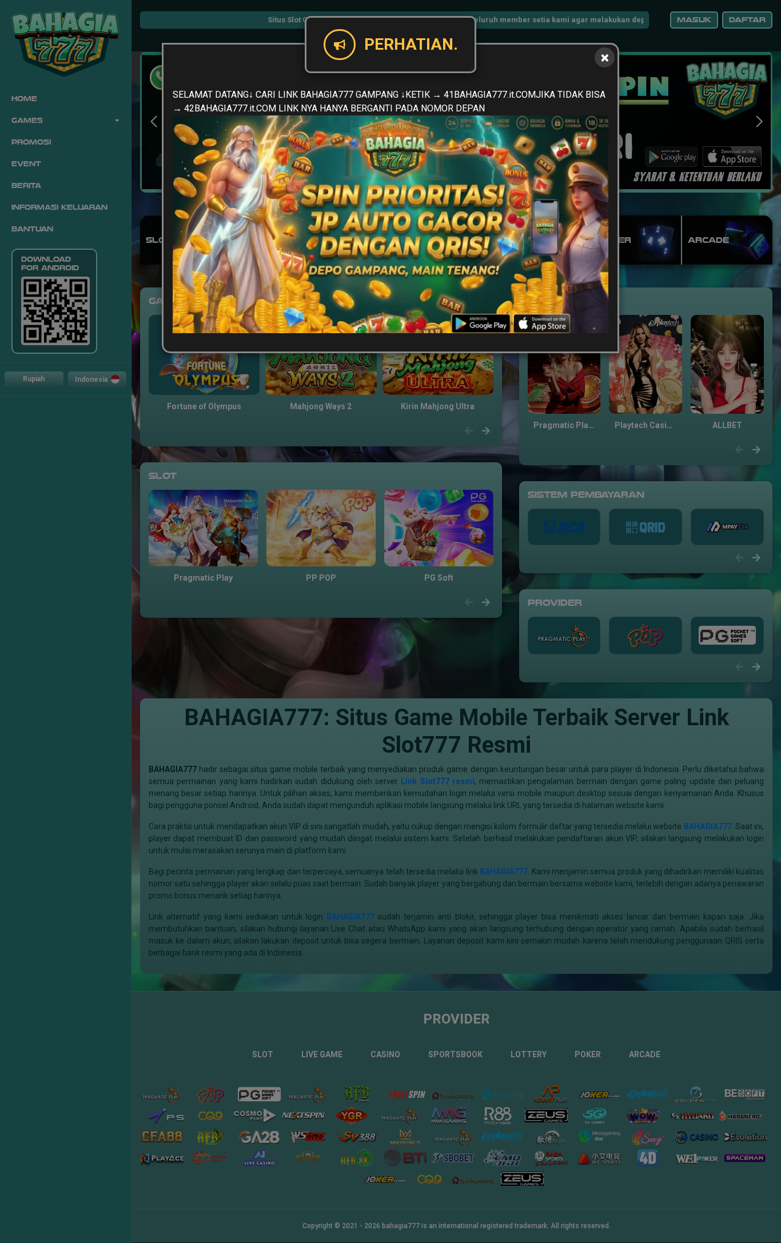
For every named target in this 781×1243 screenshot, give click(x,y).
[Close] (605, 57)
